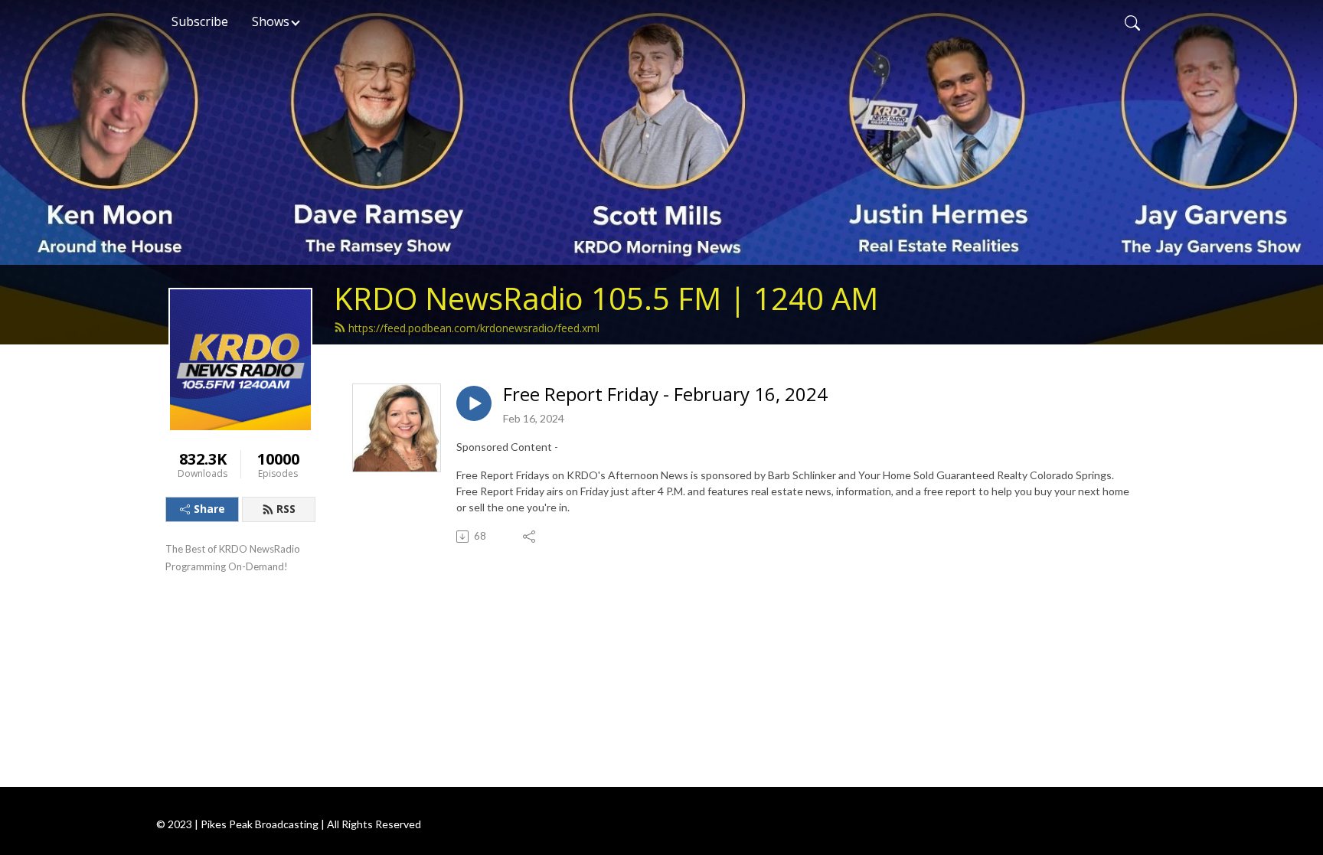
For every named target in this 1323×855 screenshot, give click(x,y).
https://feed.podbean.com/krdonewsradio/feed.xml (473, 328)
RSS (286, 508)
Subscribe (200, 21)
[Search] (1132, 21)
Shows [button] (270, 21)
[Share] (530, 536)
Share (209, 508)
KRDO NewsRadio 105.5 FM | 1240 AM (606, 298)
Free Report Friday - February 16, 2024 (665, 394)
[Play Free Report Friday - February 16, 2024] (474, 403)
